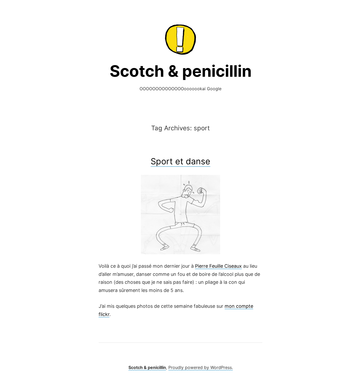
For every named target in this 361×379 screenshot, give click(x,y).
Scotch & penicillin (181, 70)
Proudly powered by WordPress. (200, 367)
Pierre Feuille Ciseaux (218, 266)
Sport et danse (180, 161)
